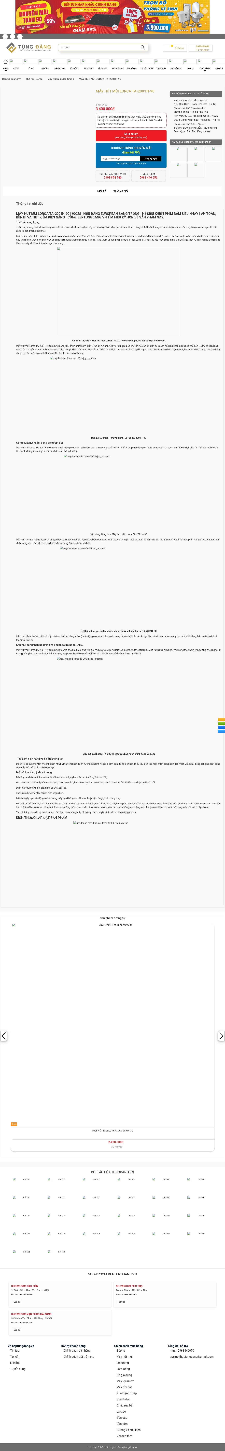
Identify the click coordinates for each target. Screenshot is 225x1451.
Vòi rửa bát (123, 1399)
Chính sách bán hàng (77, 1350)
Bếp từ (121, 1350)
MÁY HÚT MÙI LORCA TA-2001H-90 (42, 214)
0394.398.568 (130, 1294)
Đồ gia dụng (124, 1375)
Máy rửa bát (124, 1387)
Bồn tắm (122, 1423)
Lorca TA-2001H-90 (39, 447)
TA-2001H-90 (43, 650)
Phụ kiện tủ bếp (127, 1393)
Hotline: (14, 1294)
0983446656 (202, 46)
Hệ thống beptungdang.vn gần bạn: (190, 93)
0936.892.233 (25, 1322)
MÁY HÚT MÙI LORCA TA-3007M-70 (112, 1130)
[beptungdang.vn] (27, 47)
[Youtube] (20, 36)
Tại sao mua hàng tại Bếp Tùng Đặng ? (191, 142)
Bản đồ (17, 1302)
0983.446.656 (25, 1294)
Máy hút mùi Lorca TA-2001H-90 (33, 346)
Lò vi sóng (123, 1369)
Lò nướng (123, 1362)
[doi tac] (25, 1184)
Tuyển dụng (18, 1369)
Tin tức (14, 1350)
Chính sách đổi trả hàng (78, 1356)
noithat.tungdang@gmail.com (194, 1356)
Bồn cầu (122, 1417)
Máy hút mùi (125, 1356)
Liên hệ (15, 1362)
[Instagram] (12, 36)
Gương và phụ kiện (129, 1430)
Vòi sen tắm (124, 1436)
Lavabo (121, 1411)
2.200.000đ (115, 1142)
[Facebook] (5, 36)
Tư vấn (14, 1356)
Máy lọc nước (125, 1381)
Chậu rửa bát (125, 1405)
